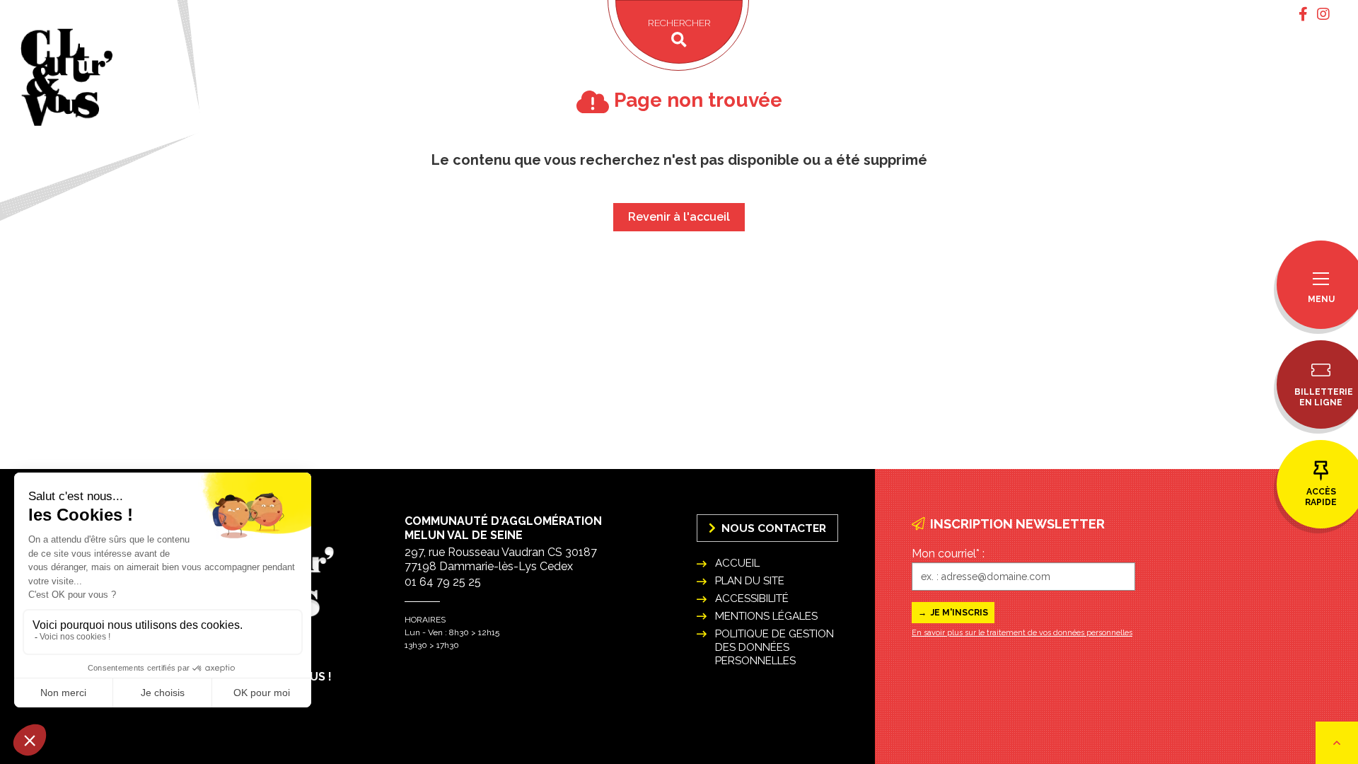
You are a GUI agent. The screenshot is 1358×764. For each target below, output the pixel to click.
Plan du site (749, 580)
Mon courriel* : (948, 553)
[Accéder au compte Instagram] (1323, 14)
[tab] (1303, 14)
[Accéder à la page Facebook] (1303, 14)
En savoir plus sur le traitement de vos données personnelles (1022, 632)
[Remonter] (1337, 743)
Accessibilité (752, 598)
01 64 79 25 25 (443, 582)
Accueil (737, 563)
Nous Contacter (772, 528)
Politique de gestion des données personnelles (774, 647)
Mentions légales (766, 616)
